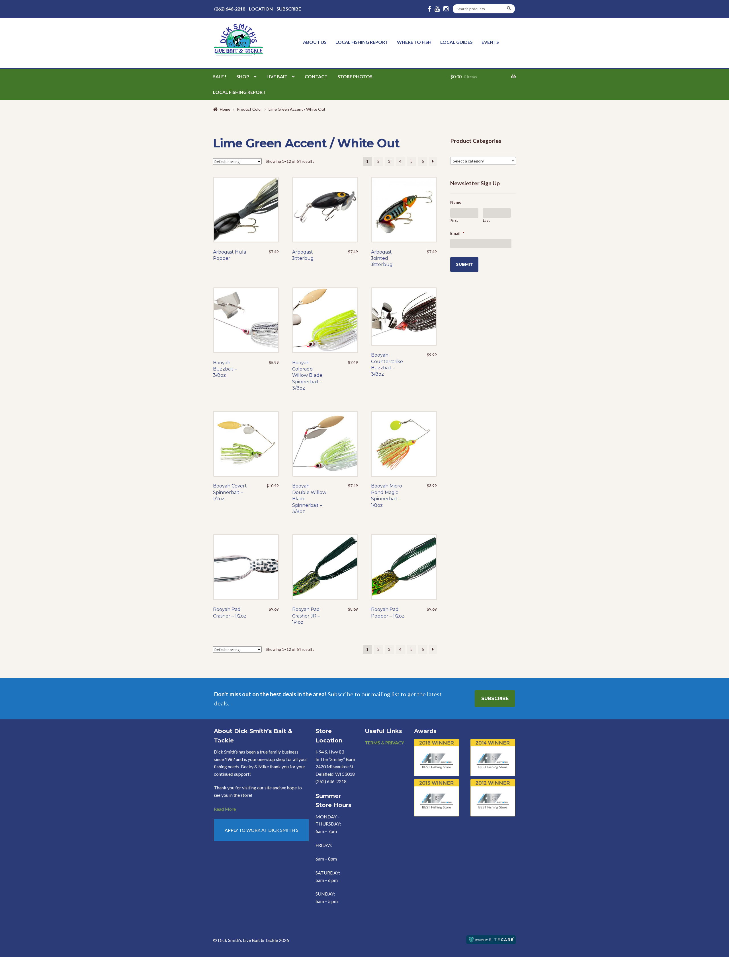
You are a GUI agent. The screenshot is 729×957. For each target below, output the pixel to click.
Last (486, 220)
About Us (315, 42)
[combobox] (483, 161)
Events (490, 42)
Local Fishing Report (361, 42)
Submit (464, 264)
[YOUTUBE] (437, 9)
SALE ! (219, 76)
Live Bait (277, 76)
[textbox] (483, 161)
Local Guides (456, 42)
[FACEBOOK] (429, 9)
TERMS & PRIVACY (384, 742)
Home (225, 109)
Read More (225, 809)
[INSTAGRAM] (446, 9)
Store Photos (354, 76)
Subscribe (289, 8)
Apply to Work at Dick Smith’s (261, 830)
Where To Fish (414, 42)
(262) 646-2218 (229, 8)
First (454, 220)
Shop (242, 76)
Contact (316, 76)
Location (261, 8)
